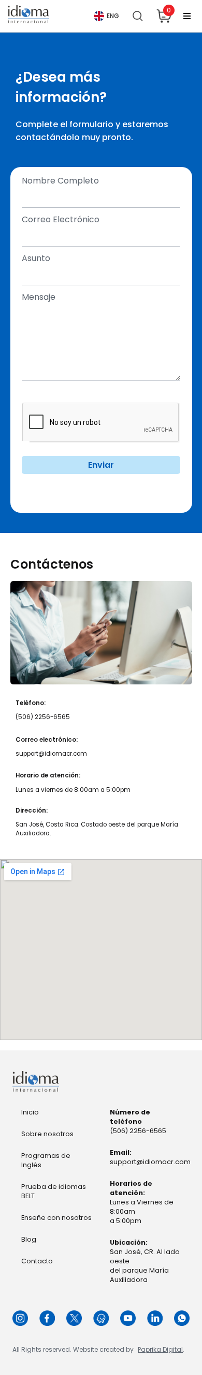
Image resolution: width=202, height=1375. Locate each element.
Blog (28, 1239)
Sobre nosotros (47, 1133)
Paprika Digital (160, 1349)
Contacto (37, 1261)
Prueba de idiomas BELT (53, 1191)
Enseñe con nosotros (56, 1217)
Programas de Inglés (45, 1160)
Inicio (30, 1112)
